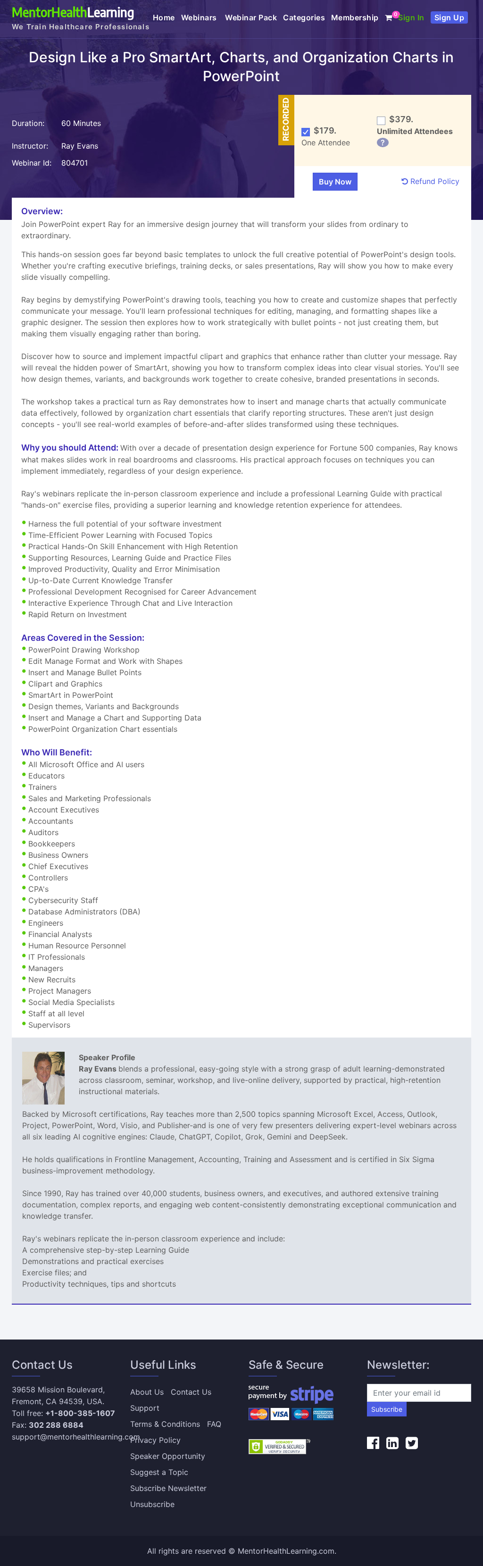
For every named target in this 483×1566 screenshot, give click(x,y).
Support (144, 1408)
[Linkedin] (392, 1442)
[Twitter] (412, 1442)
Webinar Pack (251, 17)
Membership (355, 17)
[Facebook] (373, 1442)
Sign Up (449, 17)
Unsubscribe (152, 1504)
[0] (388, 17)
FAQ (214, 1424)
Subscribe (386, 1409)
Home (164, 17)
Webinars (200, 17)
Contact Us (191, 1392)
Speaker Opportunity (167, 1456)
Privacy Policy (155, 1440)
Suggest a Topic (159, 1472)
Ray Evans (80, 146)
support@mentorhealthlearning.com (76, 1436)
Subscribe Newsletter (168, 1488)
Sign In (411, 17)
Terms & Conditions (165, 1424)
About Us (147, 1392)
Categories (304, 17)
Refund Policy (433, 181)
